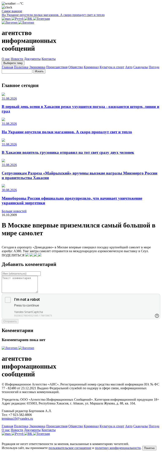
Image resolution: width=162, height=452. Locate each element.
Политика (21, 67)
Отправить (10, 321)
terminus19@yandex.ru (17, 418)
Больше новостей (14, 211)
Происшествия (57, 67)
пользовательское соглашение (70, 448)
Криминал (91, 67)
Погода (154, 67)
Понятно (149, 448)
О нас (6, 59)
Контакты (49, 59)
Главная (7, 67)
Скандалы (140, 67)
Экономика (37, 67)
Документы (32, 59)
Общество (75, 67)
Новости (17, 59)
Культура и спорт (112, 67)
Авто (128, 67)
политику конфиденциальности (118, 448)
